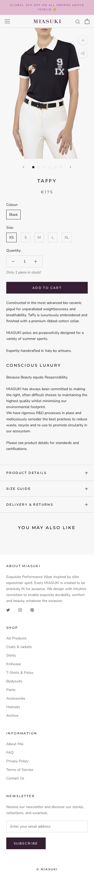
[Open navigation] (7, 21)
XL (66, 237)
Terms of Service (19, 769)
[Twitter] (8, 610)
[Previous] (23, 167)
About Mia (14, 743)
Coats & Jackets (19, 646)
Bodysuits (14, 681)
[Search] (77, 21)
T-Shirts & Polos (19, 672)
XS (11, 237)
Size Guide (18, 489)
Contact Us (15, 778)
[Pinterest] (32, 610)
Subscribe (26, 843)
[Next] (70, 167)
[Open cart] (87, 21)
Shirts (11, 655)
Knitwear (13, 664)
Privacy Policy (17, 761)
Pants (11, 689)
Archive (12, 715)
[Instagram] (20, 610)
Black (13, 214)
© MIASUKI (47, 869)
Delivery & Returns (29, 504)
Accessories (15, 698)
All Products (16, 638)
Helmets (13, 707)
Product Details (26, 473)
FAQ (10, 752)
